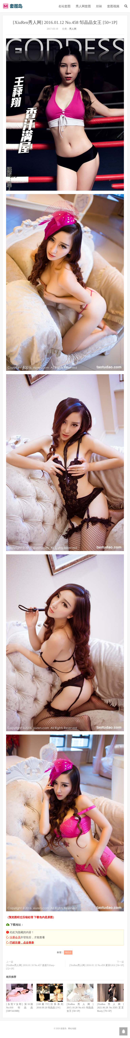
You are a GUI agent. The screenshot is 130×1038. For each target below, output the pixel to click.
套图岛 (13, 6)
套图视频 (113, 6)
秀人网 (72, 29)
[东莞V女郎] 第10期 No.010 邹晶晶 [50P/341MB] (19, 1007)
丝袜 (99, 6)
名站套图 (64, 6)
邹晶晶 (68, 952)
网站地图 (72, 1028)
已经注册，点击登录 (22, 942)
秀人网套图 (83, 6)
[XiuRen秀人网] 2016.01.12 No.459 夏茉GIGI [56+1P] (96, 965)
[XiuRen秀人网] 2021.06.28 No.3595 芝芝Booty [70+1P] (110, 1007)
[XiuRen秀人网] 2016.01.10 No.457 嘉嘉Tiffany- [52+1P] (30, 967)
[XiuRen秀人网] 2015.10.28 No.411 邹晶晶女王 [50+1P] (80, 1007)
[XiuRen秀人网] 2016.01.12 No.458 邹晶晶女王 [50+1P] (65, 22)
